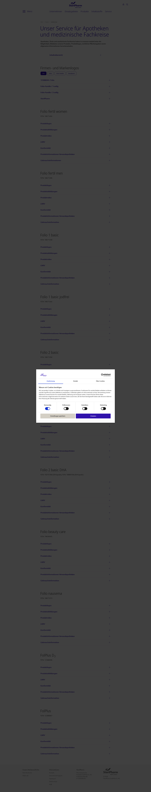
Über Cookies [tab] (100, 381)
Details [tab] (75, 381)
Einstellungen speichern (57, 416)
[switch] (66, 408)
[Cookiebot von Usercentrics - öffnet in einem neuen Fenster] (103, 375)
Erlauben (93, 416)
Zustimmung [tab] (51, 381)
